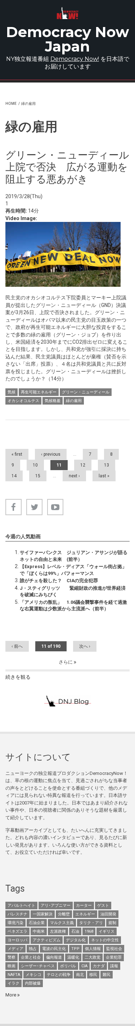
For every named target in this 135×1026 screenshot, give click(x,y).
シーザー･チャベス (38, 966)
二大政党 (92, 957)
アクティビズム (46, 940)
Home (11, 104)
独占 (33, 948)
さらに (66, 662)
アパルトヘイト (21, 905)
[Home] (67, 13)
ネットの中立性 (105, 940)
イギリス (106, 931)
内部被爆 (33, 983)
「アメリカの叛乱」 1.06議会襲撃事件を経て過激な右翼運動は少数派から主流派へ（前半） (73, 605)
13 (106, 465)
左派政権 (58, 931)
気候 (11, 392)
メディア (15, 948)
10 (35, 465)
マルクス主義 (62, 922)
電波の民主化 (54, 948)
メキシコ (33, 974)
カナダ (99, 966)
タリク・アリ (91, 922)
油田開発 (108, 914)
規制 (112, 922)
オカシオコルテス (23, 400)
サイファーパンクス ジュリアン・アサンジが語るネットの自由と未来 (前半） (73, 556)
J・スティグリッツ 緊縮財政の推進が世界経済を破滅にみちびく (73, 591)
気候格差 (52, 400)
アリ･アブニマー (56, 905)
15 (37, 475)
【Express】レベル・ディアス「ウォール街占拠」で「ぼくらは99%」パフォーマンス (73, 570)
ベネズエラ (17, 931)
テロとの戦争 (59, 974)
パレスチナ (17, 914)
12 (82, 465)
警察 (11, 957)
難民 (107, 974)
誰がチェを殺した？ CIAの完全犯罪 (59, 580)
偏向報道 (54, 957)
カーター (84, 905)
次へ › (84, 646)
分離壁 (64, 914)
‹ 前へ (17, 646)
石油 (75, 931)
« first (17, 454)
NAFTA (14, 974)
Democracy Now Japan (67, 39)
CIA (84, 966)
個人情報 (93, 948)
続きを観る (18, 677)
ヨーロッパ (17, 940)
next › (74, 475)
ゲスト (103, 905)
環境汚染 (15, 922)
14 (14, 475)
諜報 (114, 966)
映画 (11, 966)
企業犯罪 (114, 957)
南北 (80, 974)
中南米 (39, 931)
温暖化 (73, 957)
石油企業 (37, 922)
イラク (13, 983)
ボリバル (68, 966)
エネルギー (85, 914)
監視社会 (114, 948)
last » (104, 475)
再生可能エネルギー (39, 392)
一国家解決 (43, 914)
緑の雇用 (74, 400)
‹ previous (50, 454)
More (11, 995)
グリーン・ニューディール (85, 392)
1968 (89, 931)
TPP (75, 948)
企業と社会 (31, 957)
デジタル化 (76, 940)
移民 (93, 974)
